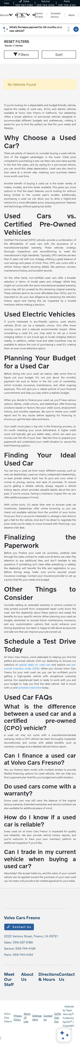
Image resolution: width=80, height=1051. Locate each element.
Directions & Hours (48, 976)
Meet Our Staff (9, 979)
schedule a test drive (29, 687)
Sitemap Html (37, 1017)
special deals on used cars (34, 664)
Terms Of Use (27, 1017)
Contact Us (21, 927)
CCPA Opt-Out (57, 1017)
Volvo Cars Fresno (8, 1017)
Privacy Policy (18, 1017)
